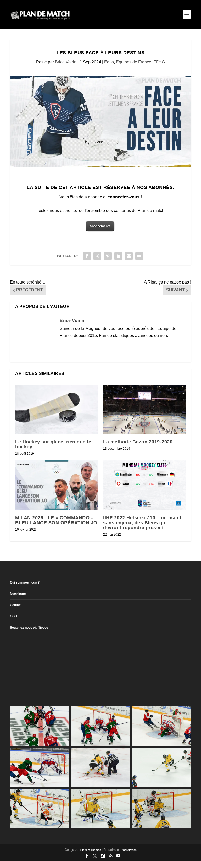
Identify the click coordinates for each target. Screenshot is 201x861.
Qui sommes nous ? (25, 582)
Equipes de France (133, 62)
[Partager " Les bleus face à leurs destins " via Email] (129, 256)
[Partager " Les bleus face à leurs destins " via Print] (139, 256)
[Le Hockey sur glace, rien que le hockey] (56, 409)
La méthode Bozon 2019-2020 (137, 441)
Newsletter (18, 594)
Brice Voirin (65, 62)
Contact (16, 605)
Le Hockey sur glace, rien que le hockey (53, 444)
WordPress (129, 849)
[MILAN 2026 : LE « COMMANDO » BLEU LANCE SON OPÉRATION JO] (56, 485)
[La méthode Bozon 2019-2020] (144, 409)
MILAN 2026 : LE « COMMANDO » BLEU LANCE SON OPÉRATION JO (56, 520)
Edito (109, 62)
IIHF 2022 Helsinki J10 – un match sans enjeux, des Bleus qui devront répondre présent (143, 522)
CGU (13, 616)
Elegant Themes (90, 849)
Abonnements (100, 226)
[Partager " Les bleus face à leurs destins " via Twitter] (97, 256)
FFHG (159, 62)
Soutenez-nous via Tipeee (29, 627)
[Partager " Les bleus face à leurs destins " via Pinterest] (108, 256)
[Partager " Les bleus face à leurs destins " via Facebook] (87, 256)
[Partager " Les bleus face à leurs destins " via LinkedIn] (118, 256)
